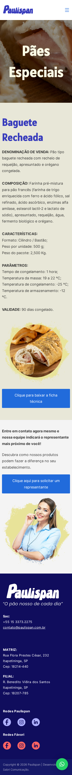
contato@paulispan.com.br (24, 627)
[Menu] (67, 10)
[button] (62, 764)
